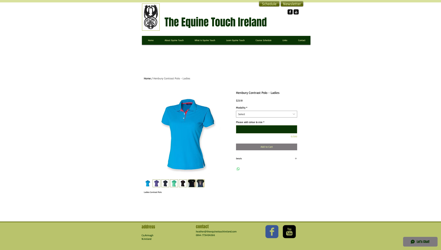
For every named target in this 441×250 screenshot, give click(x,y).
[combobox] (266, 114)
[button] (292, 3)
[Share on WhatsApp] (238, 169)
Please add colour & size (250, 122)
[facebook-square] (290, 11)
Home (147, 78)
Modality (241, 107)
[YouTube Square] (296, 11)
